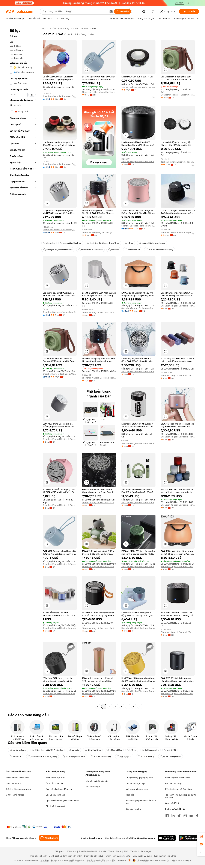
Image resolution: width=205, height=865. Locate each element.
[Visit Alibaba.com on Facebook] (167, 815)
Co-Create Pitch (13, 783)
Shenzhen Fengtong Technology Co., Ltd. (99, 232)
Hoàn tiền (129, 795)
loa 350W (115, 250)
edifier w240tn (116, 750)
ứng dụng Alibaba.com (143, 838)
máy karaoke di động (102, 757)
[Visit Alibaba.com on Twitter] (179, 815)
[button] (111, 11)
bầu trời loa (17, 757)
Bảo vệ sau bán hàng (55, 795)
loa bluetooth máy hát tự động (44, 757)
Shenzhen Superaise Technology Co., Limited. (60, 229)
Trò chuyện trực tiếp (135, 783)
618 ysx (133, 750)
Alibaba (44, 28)
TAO (126, 851)
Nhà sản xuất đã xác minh (97, 781)
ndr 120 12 (171, 750)
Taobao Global (114, 851)
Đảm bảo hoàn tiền (54, 783)
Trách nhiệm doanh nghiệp (18, 789)
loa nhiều (75, 750)
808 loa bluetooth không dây (161, 250)
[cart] (153, 12)
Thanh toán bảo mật (55, 777)
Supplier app (95, 838)
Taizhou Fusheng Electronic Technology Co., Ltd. (138, 87)
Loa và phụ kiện (80, 28)
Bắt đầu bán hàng (173, 783)
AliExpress (60, 851)
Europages (146, 851)
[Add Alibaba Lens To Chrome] (49, 838)
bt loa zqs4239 (134, 250)
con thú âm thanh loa (72, 243)
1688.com (71, 851)
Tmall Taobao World (88, 851)
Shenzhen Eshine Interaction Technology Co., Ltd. (99, 92)
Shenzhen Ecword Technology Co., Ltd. (138, 226)
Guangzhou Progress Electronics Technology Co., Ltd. (178, 95)
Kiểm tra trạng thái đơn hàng (178, 789)
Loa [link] (94, 28)
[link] (201, 836)
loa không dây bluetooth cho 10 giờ (104, 243)
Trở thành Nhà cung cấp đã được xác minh (180, 796)
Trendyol (134, 851)
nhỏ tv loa (50, 243)
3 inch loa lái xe (94, 750)
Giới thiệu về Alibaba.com (18, 771)
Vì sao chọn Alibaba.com (17, 777)
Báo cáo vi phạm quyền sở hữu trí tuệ (140, 801)
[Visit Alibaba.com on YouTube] (191, 815)
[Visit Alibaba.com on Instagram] (185, 815)
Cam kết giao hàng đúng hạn (59, 789)
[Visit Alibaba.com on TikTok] (197, 815)
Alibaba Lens (18, 838)
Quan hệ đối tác (172, 803)
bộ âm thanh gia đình (172, 757)
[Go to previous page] (97, 706)
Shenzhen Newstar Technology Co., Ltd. (178, 232)
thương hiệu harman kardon (153, 243)
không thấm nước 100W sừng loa (49, 750)
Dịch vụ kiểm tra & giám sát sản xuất (62, 800)
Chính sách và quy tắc (56, 806)
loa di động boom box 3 (75, 757)
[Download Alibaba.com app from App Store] (167, 838)
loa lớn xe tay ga (19, 750)
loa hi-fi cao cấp (147, 757)
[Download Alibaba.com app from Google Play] (189, 838)
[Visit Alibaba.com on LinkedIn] (173, 815)
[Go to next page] (139, 706)
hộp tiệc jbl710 (126, 757)
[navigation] (23, 367)
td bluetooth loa (152, 750)
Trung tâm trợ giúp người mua (139, 777)
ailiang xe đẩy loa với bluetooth (59, 250)
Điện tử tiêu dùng (61, 28)
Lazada (102, 851)
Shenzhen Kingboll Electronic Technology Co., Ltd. (138, 161)
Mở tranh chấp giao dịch (136, 789)
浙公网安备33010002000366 (151, 860)
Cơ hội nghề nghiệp (15, 795)
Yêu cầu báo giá (93, 786)
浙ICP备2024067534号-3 (179, 860)
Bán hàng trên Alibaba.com (177, 777)
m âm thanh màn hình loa (92, 250)
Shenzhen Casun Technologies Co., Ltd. (60, 96)
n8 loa (130, 243)
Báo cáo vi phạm (133, 809)
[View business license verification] (129, 860)
